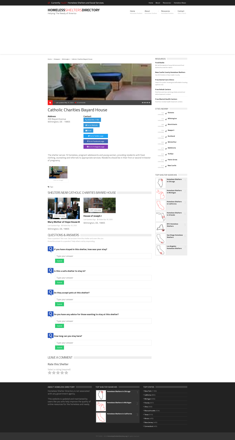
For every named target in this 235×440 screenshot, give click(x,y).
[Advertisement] (117, 37)
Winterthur (172, 142)
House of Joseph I (92, 216)
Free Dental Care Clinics (164, 80)
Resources (167, 2)
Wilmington (66, 59)
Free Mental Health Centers (166, 99)
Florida (146, 402)
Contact (182, 12)
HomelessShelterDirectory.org (117, 436)
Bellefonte (172, 148)
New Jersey (148, 422)
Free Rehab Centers (163, 89)
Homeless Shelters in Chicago (174, 180)
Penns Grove (172, 159)
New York (147, 391)
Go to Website (92, 125)
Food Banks (159, 62)
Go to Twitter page (96, 136)
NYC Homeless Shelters (172, 225)
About (158, 2)
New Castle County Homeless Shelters (170, 72)
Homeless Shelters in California (174, 202)
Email (89, 130)
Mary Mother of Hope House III (64, 222)
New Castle (172, 165)
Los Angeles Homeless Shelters (174, 247)
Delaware (57, 59)
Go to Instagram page (96, 146)
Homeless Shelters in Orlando (174, 214)
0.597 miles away (95, 210)
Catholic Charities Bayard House (82, 59)
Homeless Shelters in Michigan (174, 191)
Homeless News (180, 2)
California (147, 395)
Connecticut (148, 426)
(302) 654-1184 (93, 119)
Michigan (147, 399)
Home (151, 2)
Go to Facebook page (96, 141)
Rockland (171, 136)
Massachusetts (149, 410)
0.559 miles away (59, 216)
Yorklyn (170, 154)
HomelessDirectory (74, 10)
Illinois (146, 418)
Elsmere (171, 112)
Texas (146, 414)
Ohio (146, 406)
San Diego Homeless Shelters (175, 236)
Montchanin (172, 124)
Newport (171, 130)
